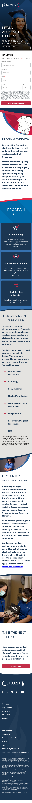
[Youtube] (22, 692)
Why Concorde (7, 707)
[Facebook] (2, 692)
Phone (3, 84)
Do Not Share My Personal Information (15, 752)
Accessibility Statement (10, 749)
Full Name (4, 69)
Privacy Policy (4, 99)
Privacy (4, 741)
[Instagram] (7, 692)
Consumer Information (10, 738)
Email (3, 76)
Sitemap (5, 718)
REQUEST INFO (16, 666)
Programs (5, 704)
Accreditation (7, 730)
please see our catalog (12, 567)
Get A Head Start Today (16, 103)
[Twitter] (12, 692)
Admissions (6, 711)
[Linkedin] (17, 692)
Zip (24, 84)
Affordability (6, 715)
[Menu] (27, 5)
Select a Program (6, 61)
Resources (6, 734)
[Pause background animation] (30, 48)
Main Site (5, 745)
